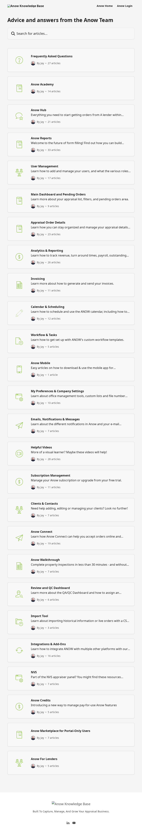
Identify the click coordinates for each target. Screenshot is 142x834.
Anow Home (105, 6)
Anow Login (124, 6)
